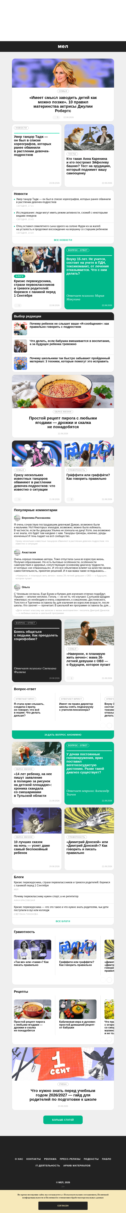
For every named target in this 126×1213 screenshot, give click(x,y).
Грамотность (24, 932)
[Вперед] (109, 725)
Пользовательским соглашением (80, 1194)
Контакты (33, 1159)
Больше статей (63, 1120)
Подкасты (91, 1159)
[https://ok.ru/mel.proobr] (81, 1147)
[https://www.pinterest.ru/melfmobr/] (72, 1147)
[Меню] (121, 46)
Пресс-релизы (70, 1159)
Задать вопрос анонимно (63, 734)
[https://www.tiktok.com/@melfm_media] (63, 1147)
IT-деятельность (48, 1165)
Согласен (63, 1206)
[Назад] (103, 725)
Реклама (50, 1159)
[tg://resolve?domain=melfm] (36, 1147)
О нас (19, 1159)
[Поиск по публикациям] (3, 46)
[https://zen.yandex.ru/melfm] (45, 1147)
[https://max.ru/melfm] (90, 1147)
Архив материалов (77, 1165)
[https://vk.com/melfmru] (54, 1147)
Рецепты (21, 991)
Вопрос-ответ (25, 689)
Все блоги (63, 921)
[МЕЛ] (63, 46)
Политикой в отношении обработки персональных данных (75, 1197)
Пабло (106, 1159)
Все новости (63, 240)
